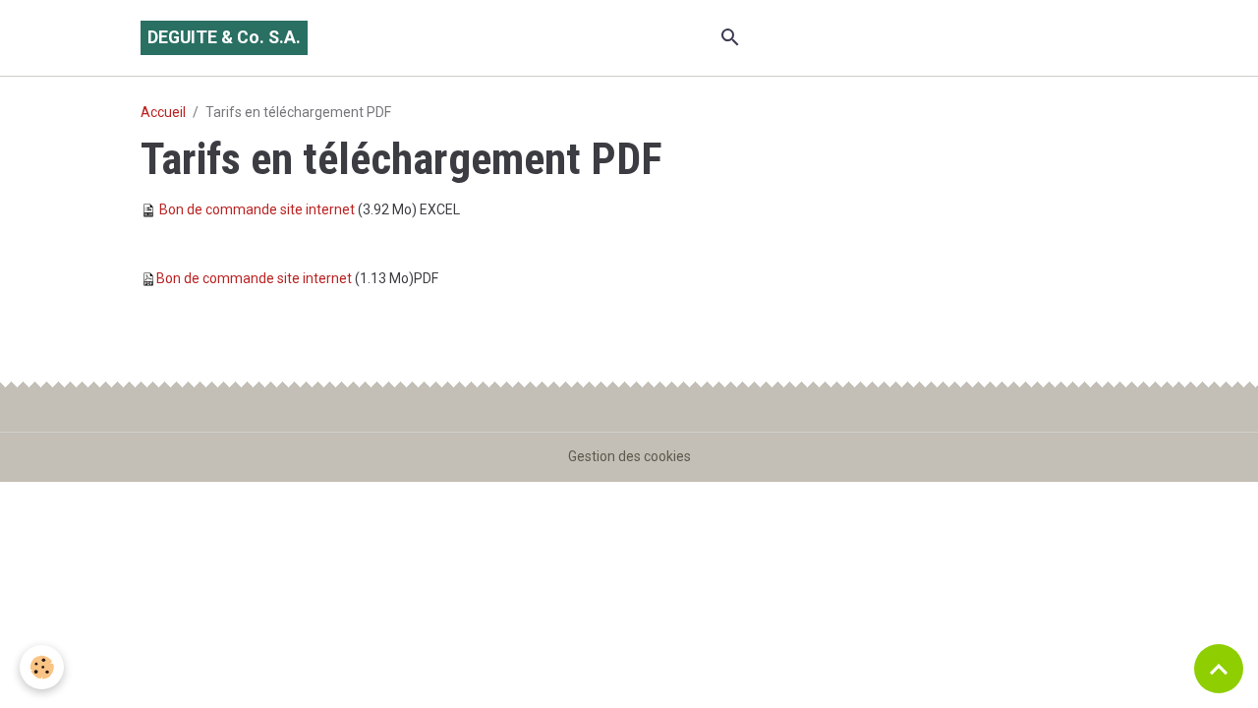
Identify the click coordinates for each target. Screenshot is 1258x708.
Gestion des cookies (629, 456)
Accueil (163, 112)
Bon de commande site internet (257, 209)
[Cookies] (42, 667)
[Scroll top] (1218, 668)
